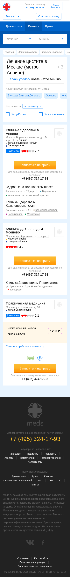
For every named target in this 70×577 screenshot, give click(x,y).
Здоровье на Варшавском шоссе (29, 187)
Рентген (35, 484)
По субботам (18, 114)
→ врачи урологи (18, 79)
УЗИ (50, 480)
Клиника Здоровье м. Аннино (23, 132)
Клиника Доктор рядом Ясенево (24, 230)
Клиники (33, 26)
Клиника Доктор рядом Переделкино (32, 282)
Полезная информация (32, 562)
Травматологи (27, 458)
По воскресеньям (54, 114)
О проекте (23, 558)
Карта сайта (41, 558)
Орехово (51, 95)
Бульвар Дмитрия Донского (24, 95)
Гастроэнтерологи (50, 458)
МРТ (40, 480)
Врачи (49, 26)
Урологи (8, 458)
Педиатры (32, 453)
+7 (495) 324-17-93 (35, 6)
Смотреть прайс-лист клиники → (25, 346)
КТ (60, 480)
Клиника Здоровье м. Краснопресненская (21, 203)
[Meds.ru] (35, 414)
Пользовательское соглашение (35, 566)
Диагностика (14, 26)
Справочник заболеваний (18, 480)
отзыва (13, 151)
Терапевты (50, 453)
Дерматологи (35, 462)
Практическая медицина (25, 303)
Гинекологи (15, 453)
